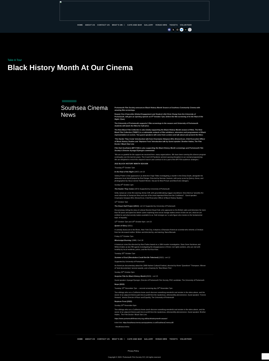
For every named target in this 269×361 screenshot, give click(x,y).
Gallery (148, 25)
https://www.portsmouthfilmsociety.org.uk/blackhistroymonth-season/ (141, 318)
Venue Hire (161, 25)
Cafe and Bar (134, 25)
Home (80, 25)
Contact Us (103, 25)
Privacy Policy (133, 351)
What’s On (117, 25)
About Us (90, 25)
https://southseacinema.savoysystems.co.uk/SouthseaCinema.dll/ (148, 322)
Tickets (173, 25)
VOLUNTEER (186, 25)
